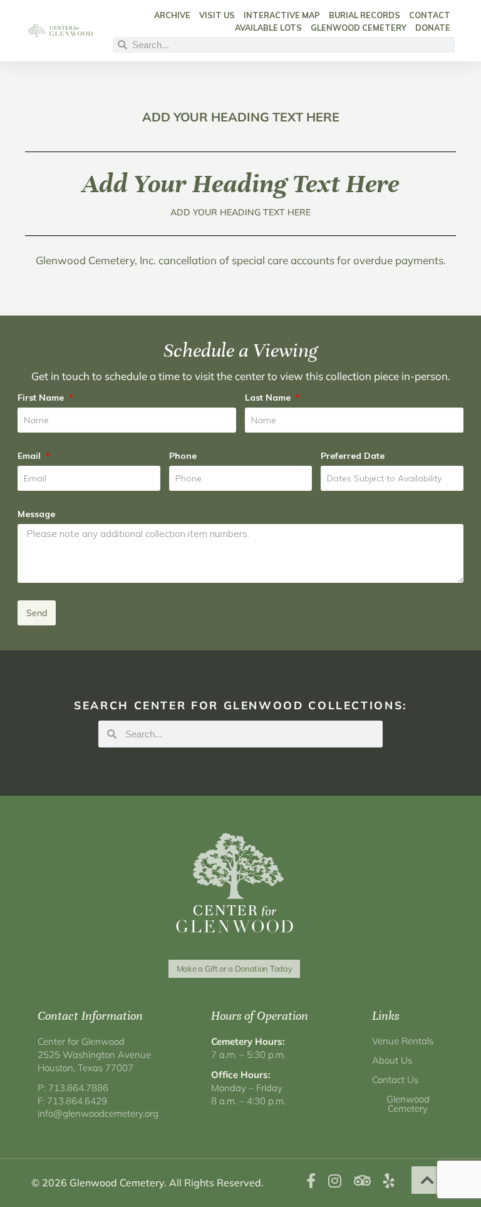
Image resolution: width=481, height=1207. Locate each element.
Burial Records (364, 15)
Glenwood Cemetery (358, 28)
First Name (42, 397)
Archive (172, 15)
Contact (429, 15)
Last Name (269, 397)
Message (36, 514)
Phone (183, 455)
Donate (432, 28)
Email (30, 455)
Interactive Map (282, 15)
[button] (427, 1180)
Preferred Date (353, 455)
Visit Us (217, 15)
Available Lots (268, 28)
